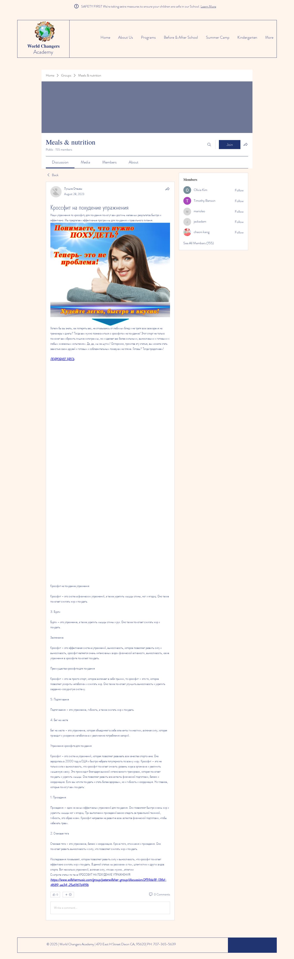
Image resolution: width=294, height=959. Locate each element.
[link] (60, 162)
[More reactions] (68, 894)
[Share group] (245, 144)
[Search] (209, 144)
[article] (110, 551)
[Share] (167, 188)
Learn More (208, 6)
